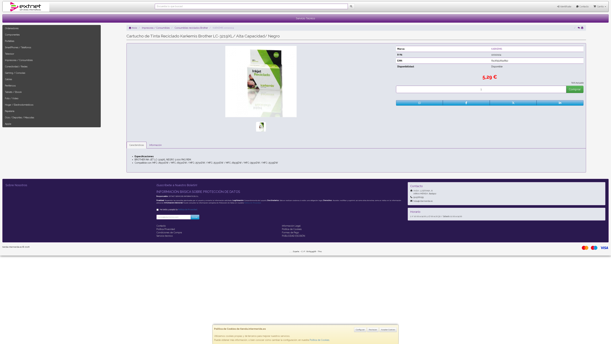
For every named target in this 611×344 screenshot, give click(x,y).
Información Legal (291, 226)
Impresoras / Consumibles (19, 60)
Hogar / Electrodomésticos (19, 105)
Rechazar (373, 330)
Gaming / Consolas (15, 73)
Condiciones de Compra (169, 232)
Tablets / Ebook (13, 92)
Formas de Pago (290, 232)
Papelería (9, 111)
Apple (8, 124)
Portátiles (9, 41)
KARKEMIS (496, 49)
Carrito (600, 6)
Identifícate (565, 6)
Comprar (575, 89)
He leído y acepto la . (179, 209)
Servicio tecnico (164, 236)
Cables (8, 79)
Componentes (12, 34)
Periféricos (10, 85)
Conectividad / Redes (16, 66)
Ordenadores (12, 28)
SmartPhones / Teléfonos (18, 47)
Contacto (584, 6)
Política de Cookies (319, 340)
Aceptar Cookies (388, 330)
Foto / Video (11, 98)
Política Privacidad (165, 229)
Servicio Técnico (305, 18)
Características (136, 145)
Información (155, 145)
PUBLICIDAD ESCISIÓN (293, 236)
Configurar (360, 330)
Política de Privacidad (252, 203)
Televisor (9, 54)
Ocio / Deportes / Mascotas (19, 117)
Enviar (195, 217)
